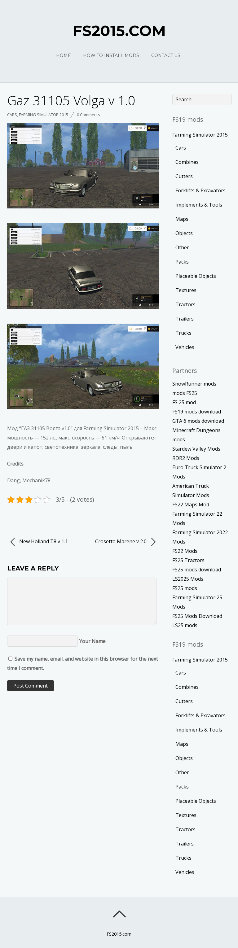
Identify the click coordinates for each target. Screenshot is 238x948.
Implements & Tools (198, 204)
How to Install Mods (111, 55)
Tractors (185, 304)
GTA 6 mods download (198, 420)
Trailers (184, 318)
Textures (185, 290)
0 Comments (88, 114)
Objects (184, 233)
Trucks (183, 333)
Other (182, 247)
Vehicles (184, 347)
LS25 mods (184, 625)
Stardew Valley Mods (196, 448)
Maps (181, 219)
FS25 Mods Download (197, 616)
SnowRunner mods (194, 383)
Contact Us (165, 55)
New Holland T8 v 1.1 (43, 541)
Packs (182, 261)
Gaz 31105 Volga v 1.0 (71, 100)
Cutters (184, 176)
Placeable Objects (195, 276)
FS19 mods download (196, 411)
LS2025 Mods (187, 578)
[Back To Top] (119, 913)
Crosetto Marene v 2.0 (121, 541)
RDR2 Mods (185, 458)
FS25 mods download (196, 569)
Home (63, 55)
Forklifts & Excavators (200, 190)
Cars (12, 114)
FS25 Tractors (188, 560)
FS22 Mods (184, 551)
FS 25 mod (184, 402)
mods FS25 (184, 393)
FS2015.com (119, 934)
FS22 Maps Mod (190, 504)
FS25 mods (184, 588)
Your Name (92, 641)
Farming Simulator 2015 (43, 114)
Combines (187, 162)
